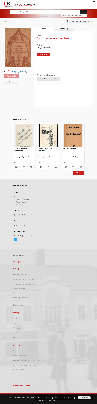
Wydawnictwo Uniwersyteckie (23, 279)
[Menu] (94, 2)
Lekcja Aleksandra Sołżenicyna (20, 149)
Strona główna (18, 262)
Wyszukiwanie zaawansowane (72, 15)
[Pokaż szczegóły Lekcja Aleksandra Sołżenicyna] (31, 166)
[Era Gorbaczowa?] (73, 136)
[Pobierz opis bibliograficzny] (16, 166)
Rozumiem (84, 398)
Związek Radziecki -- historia (48, 79)
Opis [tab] (44, 29)
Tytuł (15, 318)
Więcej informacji (69, 398)
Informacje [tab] (64, 29)
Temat (15, 333)
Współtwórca (17, 328)
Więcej (78, 173)
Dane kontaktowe (19, 356)
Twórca (16, 323)
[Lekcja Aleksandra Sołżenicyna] (24, 136)
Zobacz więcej (18, 305)
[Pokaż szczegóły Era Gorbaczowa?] (80, 166)
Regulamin (17, 351)
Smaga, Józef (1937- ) (44, 48)
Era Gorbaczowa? (69, 149)
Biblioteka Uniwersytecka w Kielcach (26, 360)
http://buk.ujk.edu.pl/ (21, 236)
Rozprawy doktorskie (20, 298)
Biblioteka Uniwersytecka (22, 274)
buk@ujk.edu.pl (19, 225)
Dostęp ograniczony (18, 71)
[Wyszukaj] (83, 12)
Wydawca (16, 337)
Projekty (16, 293)
